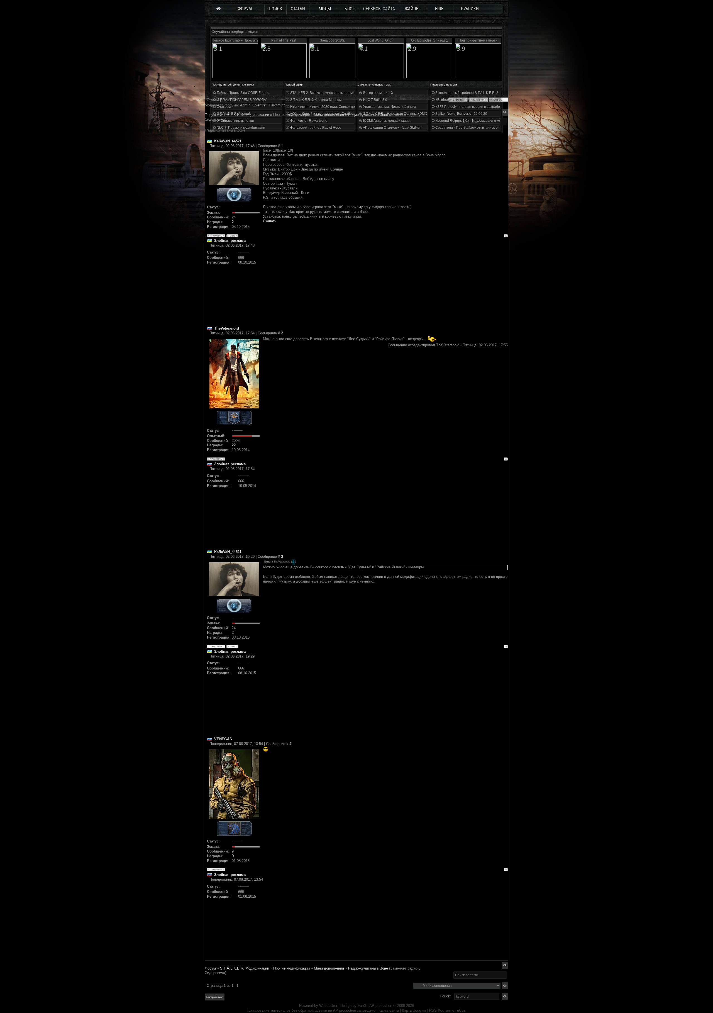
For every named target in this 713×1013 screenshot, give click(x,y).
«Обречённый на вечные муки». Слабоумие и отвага (331, 114)
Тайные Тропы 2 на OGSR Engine (242, 93)
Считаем (223, 107)
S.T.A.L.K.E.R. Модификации (244, 968)
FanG (363, 1006)
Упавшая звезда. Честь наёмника (389, 107)
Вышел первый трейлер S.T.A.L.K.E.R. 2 (466, 93)
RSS (433, 1010)
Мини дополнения (329, 968)
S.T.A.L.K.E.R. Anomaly (233, 114)
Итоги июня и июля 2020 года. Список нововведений (331, 107)
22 (234, 445)
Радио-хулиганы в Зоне (368, 968)
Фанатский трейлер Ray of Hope (315, 128)
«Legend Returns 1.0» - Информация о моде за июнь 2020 (480, 121)
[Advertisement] (385, 287)
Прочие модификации (291, 968)
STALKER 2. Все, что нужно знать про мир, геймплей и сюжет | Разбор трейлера (353, 93)
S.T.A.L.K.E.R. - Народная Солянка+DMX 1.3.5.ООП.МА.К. (407, 114)
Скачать (270, 221)
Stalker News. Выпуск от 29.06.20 (460, 114)
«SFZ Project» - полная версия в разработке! (470, 107)
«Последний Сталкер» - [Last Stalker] (391, 128)
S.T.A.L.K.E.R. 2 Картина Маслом (315, 100)
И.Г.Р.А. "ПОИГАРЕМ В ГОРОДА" (241, 100)
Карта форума (414, 1010)
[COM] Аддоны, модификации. (386, 121)
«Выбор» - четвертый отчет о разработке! (468, 100)
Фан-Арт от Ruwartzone (308, 121)
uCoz (461, 1010)
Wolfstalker (328, 1006)
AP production (380, 1006)
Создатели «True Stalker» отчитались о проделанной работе (483, 128)
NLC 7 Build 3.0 (374, 100)
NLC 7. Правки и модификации (240, 128)
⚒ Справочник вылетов (235, 121)
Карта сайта (389, 1010)
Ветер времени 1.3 (377, 93)
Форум (210, 115)
